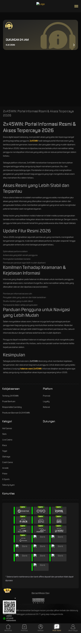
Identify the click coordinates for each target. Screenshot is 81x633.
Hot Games (7, 428)
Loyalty (46, 401)
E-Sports (5, 479)
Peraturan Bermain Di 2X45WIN (16, 412)
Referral (46, 407)
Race (4, 445)
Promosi (46, 395)
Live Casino (7, 439)
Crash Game (7, 462)
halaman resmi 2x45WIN (31, 368)
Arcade (5, 468)
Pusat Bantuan (8, 401)
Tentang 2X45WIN (10, 395)
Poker (4, 473)
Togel (4, 451)
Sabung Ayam (8, 485)
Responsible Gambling (12, 407)
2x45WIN (34, 140)
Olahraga (6, 456)
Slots (4, 434)
